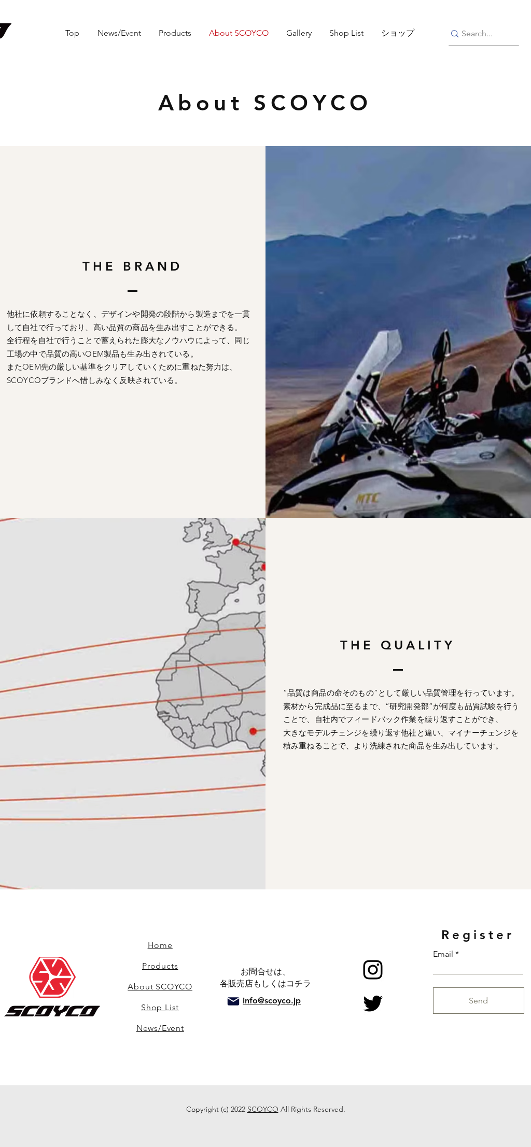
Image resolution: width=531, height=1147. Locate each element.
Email (443, 954)
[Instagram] (373, 970)
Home (160, 945)
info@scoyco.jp (272, 1001)
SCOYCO (262, 1109)
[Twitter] (373, 1003)
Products (160, 966)
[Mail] (233, 1001)
